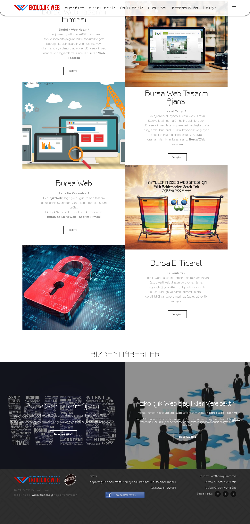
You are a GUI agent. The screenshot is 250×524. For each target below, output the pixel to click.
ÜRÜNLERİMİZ (131, 8)
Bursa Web (131, 166)
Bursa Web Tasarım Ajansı (37, 83)
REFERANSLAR (185, 8)
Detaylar (73, 71)
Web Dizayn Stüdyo (42, 495)
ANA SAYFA (74, 8)
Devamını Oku (62, 434)
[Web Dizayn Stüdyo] (68, 485)
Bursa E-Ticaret (31, 246)
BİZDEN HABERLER (125, 355)
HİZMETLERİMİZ (102, 8)
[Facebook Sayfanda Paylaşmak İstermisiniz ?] (125, 497)
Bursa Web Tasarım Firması (141, 2)
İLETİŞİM (210, 8)
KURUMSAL (157, 8)
